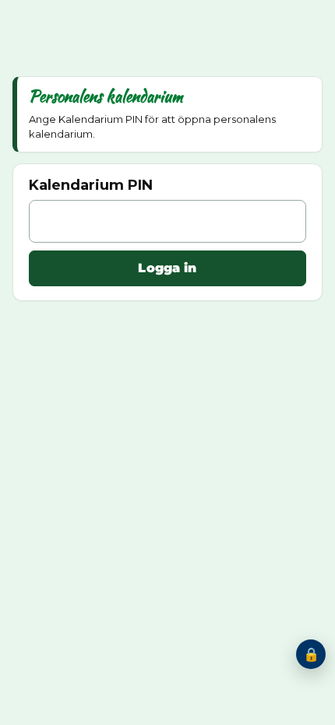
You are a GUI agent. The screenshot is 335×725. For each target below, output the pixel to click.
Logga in (167, 268)
